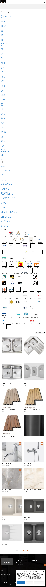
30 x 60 (2, 67)
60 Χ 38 (2, 109)
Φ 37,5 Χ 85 (3, 153)
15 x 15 (2, 35)
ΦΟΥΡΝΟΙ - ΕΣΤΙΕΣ (4, 226)
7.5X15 (2, 123)
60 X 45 (2, 105)
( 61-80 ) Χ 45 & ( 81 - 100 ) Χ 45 (7, 13)
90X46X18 (3, 149)
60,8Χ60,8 (3, 112)
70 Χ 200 (2, 126)
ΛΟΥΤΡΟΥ (3, 206)
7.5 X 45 (2, 122)
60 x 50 (2, 107)
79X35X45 (3, 128)
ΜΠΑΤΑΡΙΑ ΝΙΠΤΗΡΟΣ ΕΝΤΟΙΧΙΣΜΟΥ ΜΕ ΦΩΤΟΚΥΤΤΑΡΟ (12, 210)
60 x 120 (2, 103)
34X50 (2, 75)
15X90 (2, 39)
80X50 (2, 142)
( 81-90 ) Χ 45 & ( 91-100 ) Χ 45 (6, 16)
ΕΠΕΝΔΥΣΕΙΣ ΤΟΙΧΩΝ (5, 190)
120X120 (2, 31)
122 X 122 (3, 33)
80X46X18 (3, 141)
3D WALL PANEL (4, 164)
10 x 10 (2, 17)
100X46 (2, 24)
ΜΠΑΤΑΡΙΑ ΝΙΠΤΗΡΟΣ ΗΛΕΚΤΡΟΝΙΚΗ (8, 211)
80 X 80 (2, 133)
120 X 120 (3, 27)
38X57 (2, 76)
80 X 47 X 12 (3, 131)
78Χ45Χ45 (3, 127)
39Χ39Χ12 (3, 77)
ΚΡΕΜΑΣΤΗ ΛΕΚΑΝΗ (5, 199)
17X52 (2, 40)
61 (1, 115)
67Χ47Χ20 (3, 118)
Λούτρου (3, 204)
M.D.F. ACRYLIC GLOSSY (5, 170)
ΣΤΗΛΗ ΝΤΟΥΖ (4, 220)
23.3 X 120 (3, 50)
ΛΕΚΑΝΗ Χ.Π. (3, 203)
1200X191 (3, 30)
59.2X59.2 (3, 96)
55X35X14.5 (3, 91)
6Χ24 (2, 121)
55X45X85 (3, 93)
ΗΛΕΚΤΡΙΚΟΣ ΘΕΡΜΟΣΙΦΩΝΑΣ (7, 194)
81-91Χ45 (3, 145)
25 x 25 (2, 54)
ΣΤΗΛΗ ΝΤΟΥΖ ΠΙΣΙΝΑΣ (5, 221)
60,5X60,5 (3, 110)
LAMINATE (3, 169)
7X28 (2, 130)
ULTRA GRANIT (4, 182)
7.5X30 (2, 124)
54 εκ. (2, 89)
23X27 (2, 53)
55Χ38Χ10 (3, 94)
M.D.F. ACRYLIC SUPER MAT (6, 171)
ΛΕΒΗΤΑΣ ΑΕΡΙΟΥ (4, 202)
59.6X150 (3, 99)
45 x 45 (2, 80)
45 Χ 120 (2, 81)
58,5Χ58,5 (3, 95)
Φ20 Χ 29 (3, 156)
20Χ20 (2, 48)
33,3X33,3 (3, 72)
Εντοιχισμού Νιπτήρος (5, 188)
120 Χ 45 (2, 29)
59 (23, 550)
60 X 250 (2, 104)
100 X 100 (3, 21)
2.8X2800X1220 (4, 43)
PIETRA (2, 175)
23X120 (2, 52)
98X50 (2, 150)
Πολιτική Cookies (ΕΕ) (8, 582)
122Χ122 (2, 34)
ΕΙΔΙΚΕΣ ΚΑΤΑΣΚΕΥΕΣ (5, 151)
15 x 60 (2, 36)
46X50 (2, 82)
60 (25, 550)
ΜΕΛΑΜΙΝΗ (3, 207)
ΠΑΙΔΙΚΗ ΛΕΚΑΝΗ (4, 216)
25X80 (2, 59)
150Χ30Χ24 (3, 38)
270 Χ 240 (3, 63)
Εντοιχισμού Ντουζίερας (5, 189)
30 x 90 (2, 68)
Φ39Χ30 (2, 159)
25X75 (2, 58)
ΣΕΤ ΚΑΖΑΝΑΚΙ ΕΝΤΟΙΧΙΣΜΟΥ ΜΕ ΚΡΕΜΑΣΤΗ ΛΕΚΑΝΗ (11, 219)
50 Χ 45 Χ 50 (3, 86)
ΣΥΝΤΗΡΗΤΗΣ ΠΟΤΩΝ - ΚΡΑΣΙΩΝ (7, 222)
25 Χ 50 (2, 55)
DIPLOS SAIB (3, 167)
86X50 (2, 147)
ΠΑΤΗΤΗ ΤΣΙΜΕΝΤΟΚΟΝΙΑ (6, 217)
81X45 (2, 146)
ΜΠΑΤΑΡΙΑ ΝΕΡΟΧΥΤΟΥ (5, 208)
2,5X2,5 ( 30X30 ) (4, 41)
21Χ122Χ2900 (3, 49)
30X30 (2, 70)
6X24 (2, 119)
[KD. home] (17, 1)
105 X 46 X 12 (3, 25)
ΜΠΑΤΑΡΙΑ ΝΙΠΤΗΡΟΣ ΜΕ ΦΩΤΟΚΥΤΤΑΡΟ (9, 212)
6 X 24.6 (2, 100)
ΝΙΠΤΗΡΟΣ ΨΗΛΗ (4, 215)
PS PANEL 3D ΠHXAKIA (5, 176)
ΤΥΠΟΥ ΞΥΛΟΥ (4, 225)
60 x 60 (2, 108)
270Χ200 (2, 64)
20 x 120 (2, 44)
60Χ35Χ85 (3, 114)
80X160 (2, 137)
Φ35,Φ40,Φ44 (3, 158)
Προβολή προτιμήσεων (39, 582)
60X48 (2, 113)
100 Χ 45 (2, 22)
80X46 (2, 140)
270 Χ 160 (3, 62)
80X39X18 (3, 139)
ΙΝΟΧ (2, 196)
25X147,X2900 (3, 57)
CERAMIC (3, 166)
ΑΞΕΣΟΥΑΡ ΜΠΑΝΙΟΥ (5, 183)
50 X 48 (2, 84)
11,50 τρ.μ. (3, 26)
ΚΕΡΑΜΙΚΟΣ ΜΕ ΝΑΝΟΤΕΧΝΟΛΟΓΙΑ (8, 197)
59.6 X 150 (3, 98)
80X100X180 (3, 136)
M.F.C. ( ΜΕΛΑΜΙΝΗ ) (5, 173)
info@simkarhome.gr (22, 564)
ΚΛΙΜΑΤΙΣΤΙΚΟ (4, 198)
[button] (43, 571)
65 (1, 117)
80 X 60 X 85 (3, 132)
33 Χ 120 (2, 71)
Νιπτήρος (3, 213)
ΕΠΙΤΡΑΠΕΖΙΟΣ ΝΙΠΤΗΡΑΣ (6, 193)
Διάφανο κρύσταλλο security (6, 184)
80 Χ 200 (2, 135)
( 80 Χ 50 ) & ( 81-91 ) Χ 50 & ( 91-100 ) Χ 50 (9, 15)
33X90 (2, 73)
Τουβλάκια (3, 224)
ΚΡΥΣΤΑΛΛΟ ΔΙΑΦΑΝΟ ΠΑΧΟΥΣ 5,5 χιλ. (8, 201)
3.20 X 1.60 (3, 66)
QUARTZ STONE (4, 179)
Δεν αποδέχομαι (29, 582)
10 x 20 (2, 18)
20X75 (2, 47)
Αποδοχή (21, 582)
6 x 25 (2, 101)
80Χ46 (2, 144)
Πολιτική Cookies (27, 585)
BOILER (2, 165)
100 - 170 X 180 (4, 20)
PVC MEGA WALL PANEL (5, 178)
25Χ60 (2, 61)
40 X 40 (2, 78)
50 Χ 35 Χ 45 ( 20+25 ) (5, 85)
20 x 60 (2, 45)
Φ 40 (2, 154)
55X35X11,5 (3, 90)
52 (1, 87)
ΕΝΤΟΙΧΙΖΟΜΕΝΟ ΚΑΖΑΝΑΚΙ (6, 187)
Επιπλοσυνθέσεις (4, 192)
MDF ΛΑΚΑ (3, 174)
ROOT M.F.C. (3, 180)
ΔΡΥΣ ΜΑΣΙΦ (3, 185)
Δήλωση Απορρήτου (33, 585)
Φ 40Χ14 (2, 155)
